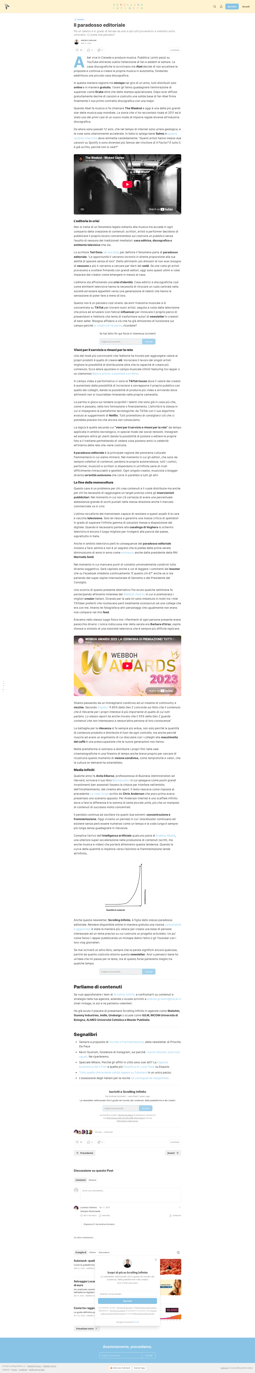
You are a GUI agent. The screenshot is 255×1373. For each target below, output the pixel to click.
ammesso (127, 552)
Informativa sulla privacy (146, 1307)
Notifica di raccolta (36, 1369)
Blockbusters (121, 780)
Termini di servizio (124, 1307)
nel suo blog (111, 252)
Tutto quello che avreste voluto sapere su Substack (113, 1072)
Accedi (246, 6)
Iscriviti (232, 6)
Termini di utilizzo (117, 1310)
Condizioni (23, 1369)
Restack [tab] (92, 1180)
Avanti (171, 1152)
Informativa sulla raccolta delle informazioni (126, 1118)
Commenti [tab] (81, 1180)
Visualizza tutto (85, 1328)
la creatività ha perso (108, 325)
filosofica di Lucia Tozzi (139, 1066)
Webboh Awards (134, 594)
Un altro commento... (84, 1237)
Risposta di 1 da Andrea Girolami (99, 1224)
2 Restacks (108, 1132)
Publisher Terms (49, 1366)
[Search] (215, 6)
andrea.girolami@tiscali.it (164, 999)
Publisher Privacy (34, 1366)
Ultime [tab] (92, 1252)
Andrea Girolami (88, 40)
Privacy (14, 1369)
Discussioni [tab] (104, 1252)
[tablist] (86, 1180)
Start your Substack (121, 1368)
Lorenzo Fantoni (88, 1207)
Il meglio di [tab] (81, 1252)
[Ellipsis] (179, 1207)
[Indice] (3, 686)
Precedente (86, 1152)
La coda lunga (99, 793)
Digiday (103, 707)
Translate (80, 19)
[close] (155, 1259)
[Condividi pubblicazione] (221, 6)
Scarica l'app (139, 1368)
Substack (224, 1368)
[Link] (69, 221)
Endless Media (165, 835)
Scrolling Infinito (124, 994)
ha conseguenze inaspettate (149, 1078)
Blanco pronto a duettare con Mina (115, 373)
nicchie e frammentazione (126, 1042)
